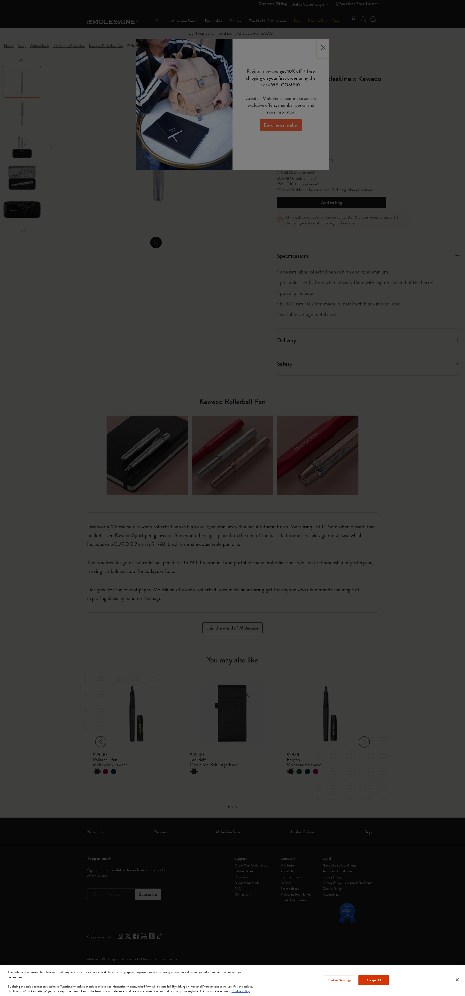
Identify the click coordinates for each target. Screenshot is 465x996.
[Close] (457, 979)
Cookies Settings (339, 980)
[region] (232, 980)
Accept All (373, 980)
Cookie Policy (241, 991)
